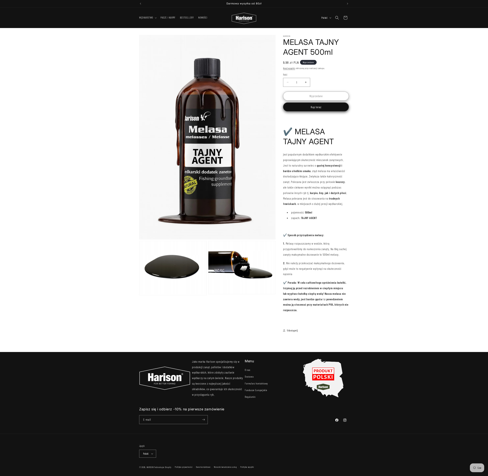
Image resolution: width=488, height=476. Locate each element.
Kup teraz (316, 107)
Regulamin (250, 396)
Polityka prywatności (183, 467)
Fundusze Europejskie (256, 390)
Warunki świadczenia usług (225, 467)
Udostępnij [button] (292, 330)
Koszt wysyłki (289, 68)
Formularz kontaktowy (256, 383)
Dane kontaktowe (203, 467)
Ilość (285, 74)
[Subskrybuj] (203, 419)
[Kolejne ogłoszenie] (347, 3)
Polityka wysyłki (247, 467)
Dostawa (249, 376)
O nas (247, 369)
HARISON (150, 467)
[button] (147, 18)
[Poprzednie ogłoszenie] (140, 3)
